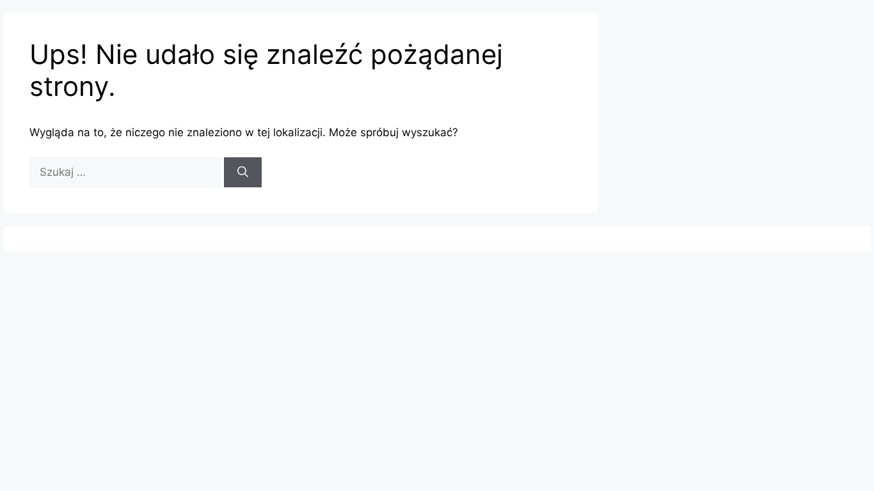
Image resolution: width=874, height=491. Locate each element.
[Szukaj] (243, 172)
